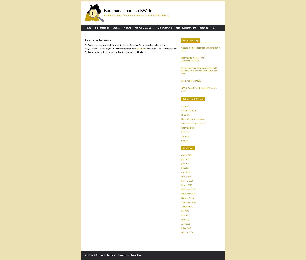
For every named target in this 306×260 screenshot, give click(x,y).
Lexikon (116, 28)
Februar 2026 (187, 181)
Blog (89, 28)
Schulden (185, 136)
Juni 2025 (185, 215)
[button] (152, 28)
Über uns (203, 28)
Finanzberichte (102, 28)
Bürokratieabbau (189, 110)
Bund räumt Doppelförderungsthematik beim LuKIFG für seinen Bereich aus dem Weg (199, 71)
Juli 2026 (185, 159)
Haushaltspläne (164, 28)
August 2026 (187, 155)
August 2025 (187, 206)
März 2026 (186, 176)
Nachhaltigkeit (187, 127)
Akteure (127, 28)
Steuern (185, 140)
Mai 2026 (185, 168)
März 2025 (186, 228)
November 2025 (188, 193)
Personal (185, 132)
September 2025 (188, 202)
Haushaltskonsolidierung (192, 119)
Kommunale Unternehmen (193, 123)
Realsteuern (141, 48)
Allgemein (185, 106)
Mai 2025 (185, 219)
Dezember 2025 (188, 189)
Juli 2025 (185, 211)
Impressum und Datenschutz (129, 255)
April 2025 (185, 224)
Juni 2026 (185, 163)
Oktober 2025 (187, 198)
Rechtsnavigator (143, 28)
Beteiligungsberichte (186, 28)
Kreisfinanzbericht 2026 (191, 80)
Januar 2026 (186, 185)
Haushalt (185, 115)
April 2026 (185, 172)
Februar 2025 (187, 232)
